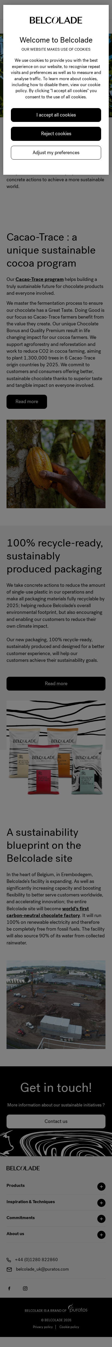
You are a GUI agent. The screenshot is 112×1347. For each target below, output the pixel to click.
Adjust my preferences (56, 152)
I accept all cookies (56, 115)
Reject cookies (56, 133)
